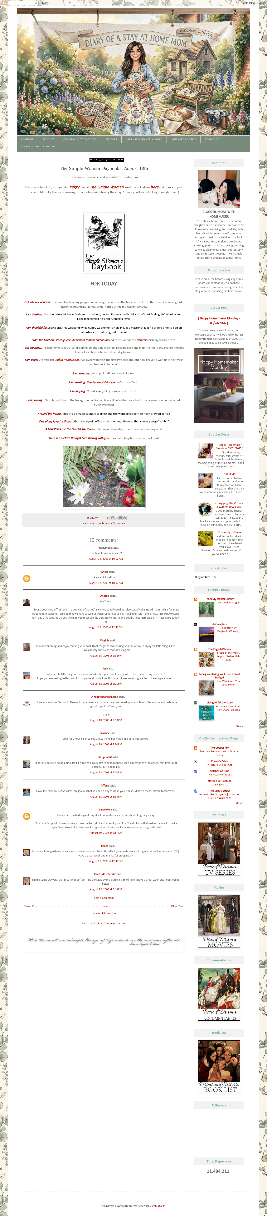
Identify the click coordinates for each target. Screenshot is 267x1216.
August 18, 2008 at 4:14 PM (106, 744)
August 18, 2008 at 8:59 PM (106, 796)
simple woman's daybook (111, 523)
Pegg (73, 187)
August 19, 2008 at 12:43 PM (106, 861)
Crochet (111, 139)
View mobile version (104, 913)
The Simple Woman (107, 187)
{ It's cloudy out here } (229, 532)
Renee (104, 846)
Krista (104, 572)
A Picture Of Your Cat (220, 765)
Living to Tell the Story (220, 702)
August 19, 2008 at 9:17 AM (106, 833)
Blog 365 (49, 139)
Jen (105, 668)
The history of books (220, 774)
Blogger (160, 1205)
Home (104, 906)
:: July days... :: (219, 784)
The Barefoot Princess (101, 382)
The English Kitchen (219, 649)
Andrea (104, 596)
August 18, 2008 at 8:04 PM (106, 772)
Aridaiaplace (219, 624)
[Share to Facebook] (120, 518)
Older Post (177, 906)
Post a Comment (104, 898)
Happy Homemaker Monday (144, 139)
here (155, 187)
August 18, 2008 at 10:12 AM (106, 559)
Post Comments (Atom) (112, 923)
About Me (27, 139)
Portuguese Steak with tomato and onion (82, 340)
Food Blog (212, 139)
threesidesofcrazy (105, 874)
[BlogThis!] (113, 518)
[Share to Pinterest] (124, 518)
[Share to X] (117, 518)
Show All (240, 726)
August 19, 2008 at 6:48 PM (106, 889)
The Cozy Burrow (219, 791)
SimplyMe (105, 809)
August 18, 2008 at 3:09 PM (106, 720)
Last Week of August (228, 602)
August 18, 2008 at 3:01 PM (106, 683)
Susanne (105, 733)
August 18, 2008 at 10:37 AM (106, 583)
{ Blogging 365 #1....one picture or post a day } (229, 505)
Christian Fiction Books (80, 139)
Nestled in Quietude (220, 781)
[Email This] (109, 518)
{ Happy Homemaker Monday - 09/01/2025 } (229, 446)
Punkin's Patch (219, 761)
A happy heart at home (104, 697)
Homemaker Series (183, 139)
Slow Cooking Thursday (37, 146)
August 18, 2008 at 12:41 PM (106, 627)
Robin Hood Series (67, 360)
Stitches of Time (219, 771)
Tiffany (105, 785)
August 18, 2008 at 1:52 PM (106, 655)
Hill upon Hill (105, 757)
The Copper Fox (219, 747)
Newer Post (31, 906)
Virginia (104, 640)
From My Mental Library (220, 599)
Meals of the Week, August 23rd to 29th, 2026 (228, 657)
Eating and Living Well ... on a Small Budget (219, 676)
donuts (141, 340)
